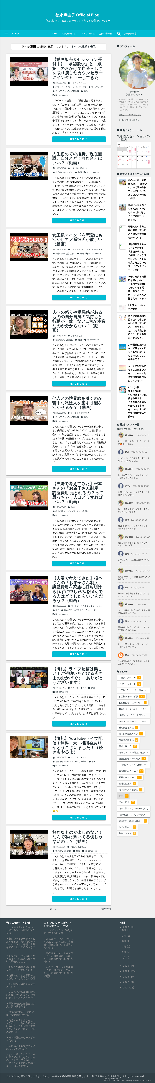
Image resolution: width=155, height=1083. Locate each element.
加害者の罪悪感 (128, 740)
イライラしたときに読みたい (134, 691)
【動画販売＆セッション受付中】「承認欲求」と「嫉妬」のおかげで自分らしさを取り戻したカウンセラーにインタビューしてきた (77, 68)
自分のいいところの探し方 (65, 91)
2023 (126, 976)
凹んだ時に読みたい (78, 168)
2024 (126, 971)
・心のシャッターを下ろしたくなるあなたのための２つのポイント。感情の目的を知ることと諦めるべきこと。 (20, 944)
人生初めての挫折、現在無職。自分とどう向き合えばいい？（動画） (77, 158)
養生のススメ (127, 833)
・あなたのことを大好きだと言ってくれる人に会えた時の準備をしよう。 (20, 958)
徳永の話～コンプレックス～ (134, 815)
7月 (124, 935)
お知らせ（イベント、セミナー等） (69, 87)
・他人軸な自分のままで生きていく (20, 985)
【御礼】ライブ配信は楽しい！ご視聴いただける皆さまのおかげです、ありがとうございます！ (77, 676)
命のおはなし (127, 827)
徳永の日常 (126, 802)
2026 (126, 927)
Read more (77, 139)
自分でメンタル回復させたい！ (133, 753)
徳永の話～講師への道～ (132, 821)
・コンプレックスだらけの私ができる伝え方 (58, 932)
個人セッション (70, 33)
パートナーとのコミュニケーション (85, 249)
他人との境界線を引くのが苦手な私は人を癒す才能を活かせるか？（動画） (77, 403)
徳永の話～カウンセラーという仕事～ (70, 511)
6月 (124, 941)
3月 (124, 946)
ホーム (53, 908)
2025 (126, 965)
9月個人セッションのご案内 (133, 138)
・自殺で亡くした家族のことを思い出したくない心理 (20, 977)
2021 (126, 987)
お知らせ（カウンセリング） (134, 716)
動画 (84, 91)
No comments (60, 95)
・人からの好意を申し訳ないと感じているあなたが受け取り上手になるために (20, 995)
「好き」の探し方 (77, 83)
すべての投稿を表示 (83, 46)
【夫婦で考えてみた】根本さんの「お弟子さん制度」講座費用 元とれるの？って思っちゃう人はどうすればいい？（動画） (77, 492)
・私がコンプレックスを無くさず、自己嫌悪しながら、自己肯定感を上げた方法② (58, 971)
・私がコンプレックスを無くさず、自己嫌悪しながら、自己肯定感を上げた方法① (58, 957)
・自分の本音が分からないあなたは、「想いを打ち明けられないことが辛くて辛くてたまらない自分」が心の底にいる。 (20, 1026)
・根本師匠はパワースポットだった (20, 1039)
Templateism (146, 1080)
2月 (124, 952)
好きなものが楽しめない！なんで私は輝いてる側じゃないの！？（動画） (77, 837)
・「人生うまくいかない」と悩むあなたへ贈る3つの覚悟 (20, 930)
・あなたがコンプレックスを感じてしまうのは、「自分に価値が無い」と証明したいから (58, 943)
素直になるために (61, 851)
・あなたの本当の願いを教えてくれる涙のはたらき (20, 968)
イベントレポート (77, 688)
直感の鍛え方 (127, 783)
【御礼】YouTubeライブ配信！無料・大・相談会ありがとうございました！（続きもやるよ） (77, 745)
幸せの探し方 (95, 87)
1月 (124, 957)
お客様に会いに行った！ (132, 702)
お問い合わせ (105, 33)
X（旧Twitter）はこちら (129, 120)
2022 (126, 982)
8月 (124, 930)
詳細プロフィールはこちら (130, 115)
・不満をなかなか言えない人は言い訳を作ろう (20, 1005)
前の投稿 (106, 908)
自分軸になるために (62, 172)
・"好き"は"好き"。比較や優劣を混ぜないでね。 (20, 1013)
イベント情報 (88, 33)
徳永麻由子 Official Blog (77, 15)
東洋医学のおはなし (130, 789)
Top (14, 33)
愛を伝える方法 (128, 727)
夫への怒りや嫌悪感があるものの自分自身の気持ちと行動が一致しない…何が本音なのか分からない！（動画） (79, 321)
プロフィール (51, 33)
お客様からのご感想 (131, 696)
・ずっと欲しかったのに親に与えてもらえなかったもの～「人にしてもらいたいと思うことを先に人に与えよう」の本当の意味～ (20, 1060)
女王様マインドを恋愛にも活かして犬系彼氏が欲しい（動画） (77, 239)
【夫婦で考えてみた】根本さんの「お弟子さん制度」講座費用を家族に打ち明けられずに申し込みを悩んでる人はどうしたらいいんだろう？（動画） (77, 589)
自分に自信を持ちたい (63, 253)
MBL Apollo (121, 1080)
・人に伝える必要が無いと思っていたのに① (20, 1047)
